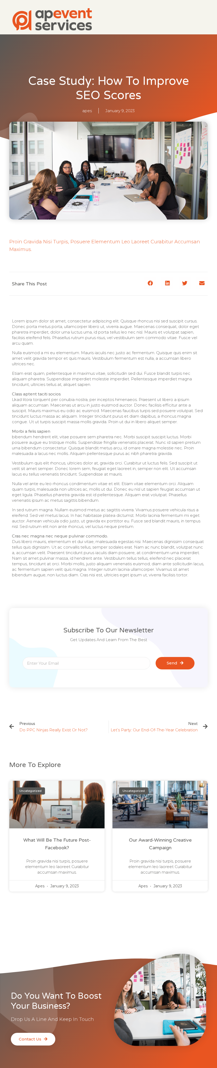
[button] (150, 283)
